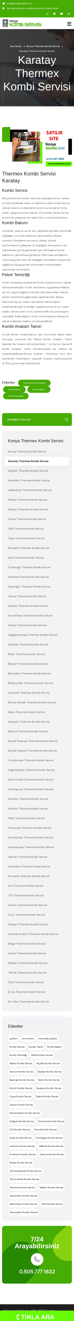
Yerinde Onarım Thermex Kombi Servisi (33, 934)
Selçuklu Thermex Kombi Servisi (28, 721)
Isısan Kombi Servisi (20, 1137)
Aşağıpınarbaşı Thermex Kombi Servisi (32, 635)
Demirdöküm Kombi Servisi (24, 1113)
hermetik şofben (48, 1038)
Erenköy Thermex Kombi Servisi (28, 799)
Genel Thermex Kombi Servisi (27, 953)
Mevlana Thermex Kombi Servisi (28, 548)
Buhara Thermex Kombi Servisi (27, 731)
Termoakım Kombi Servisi (23, 1212)
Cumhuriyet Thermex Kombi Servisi (31, 760)
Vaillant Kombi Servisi (51, 1187)
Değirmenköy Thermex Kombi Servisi (31, 770)
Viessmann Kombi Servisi (23, 1195)
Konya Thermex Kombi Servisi (43, 46)
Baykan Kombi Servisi (50, 1071)
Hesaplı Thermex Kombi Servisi (28, 924)
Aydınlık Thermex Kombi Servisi (28, 644)
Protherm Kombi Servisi (22, 1154)
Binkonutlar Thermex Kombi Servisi (30, 683)
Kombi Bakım (39, 389)
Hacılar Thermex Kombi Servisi (27, 857)
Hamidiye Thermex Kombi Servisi (29, 866)
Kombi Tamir (14, 389)
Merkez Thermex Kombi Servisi (27, 963)
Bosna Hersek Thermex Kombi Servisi (32, 702)
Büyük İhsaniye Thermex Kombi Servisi (33, 741)
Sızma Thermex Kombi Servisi (27, 519)
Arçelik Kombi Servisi (48, 1063)
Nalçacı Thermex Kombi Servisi (28, 509)
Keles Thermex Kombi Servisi (26, 712)
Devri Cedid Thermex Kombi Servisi (30, 779)
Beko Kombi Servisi (49, 1079)
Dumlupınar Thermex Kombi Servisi (30, 789)
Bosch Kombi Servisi (20, 1088)
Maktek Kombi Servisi (51, 1146)
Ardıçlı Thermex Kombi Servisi (27, 625)
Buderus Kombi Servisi (48, 1088)
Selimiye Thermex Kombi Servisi (28, 577)
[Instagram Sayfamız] (69, 13)
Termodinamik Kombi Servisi (25, 1170)
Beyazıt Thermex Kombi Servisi (28, 664)
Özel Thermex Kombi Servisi (26, 982)
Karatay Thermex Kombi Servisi (28, 461)
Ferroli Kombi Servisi (45, 1129)
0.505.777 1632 (37, 1271)
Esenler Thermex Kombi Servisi (28, 606)
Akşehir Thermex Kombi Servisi (28, 471)
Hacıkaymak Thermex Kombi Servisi (31, 847)
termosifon (28, 1038)
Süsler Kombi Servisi (20, 1162)
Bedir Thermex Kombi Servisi (26, 654)
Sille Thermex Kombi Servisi (26, 528)
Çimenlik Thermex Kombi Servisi (28, 693)
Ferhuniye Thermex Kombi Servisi (29, 828)
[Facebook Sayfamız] (54, 13)
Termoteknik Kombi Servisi (24, 1179)
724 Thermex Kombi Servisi (26, 895)
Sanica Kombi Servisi (52, 1154)
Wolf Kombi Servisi (52, 1204)
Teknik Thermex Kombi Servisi (27, 972)
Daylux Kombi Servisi (21, 1104)
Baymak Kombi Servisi (21, 1079)
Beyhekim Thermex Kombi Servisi (29, 673)
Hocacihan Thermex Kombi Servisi (30, 615)
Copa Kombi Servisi (20, 1096)
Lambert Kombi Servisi (22, 1146)
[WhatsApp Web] (47, 13)
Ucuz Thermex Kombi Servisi (26, 915)
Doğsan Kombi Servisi (21, 1121)
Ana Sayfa (16, 46)
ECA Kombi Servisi (19, 1129)
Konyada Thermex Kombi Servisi (28, 876)
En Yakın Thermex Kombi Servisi (28, 1001)
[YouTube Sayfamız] (61, 13)
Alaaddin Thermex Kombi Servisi (29, 480)
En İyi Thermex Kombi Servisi (26, 992)
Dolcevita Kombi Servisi (51, 1121)
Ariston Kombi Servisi (21, 1071)
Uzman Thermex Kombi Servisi (27, 905)
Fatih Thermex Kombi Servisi (26, 818)
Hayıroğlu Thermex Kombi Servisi (29, 586)
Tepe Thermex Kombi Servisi (26, 538)
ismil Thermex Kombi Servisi (26, 557)
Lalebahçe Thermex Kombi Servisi (30, 490)
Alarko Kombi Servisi (20, 1063)
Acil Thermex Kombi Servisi (25, 886)
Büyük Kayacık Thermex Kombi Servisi (32, 750)
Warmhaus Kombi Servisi (23, 1204)
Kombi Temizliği (15, 396)
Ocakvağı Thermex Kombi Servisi (29, 567)
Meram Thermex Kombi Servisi (27, 500)
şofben (13, 1038)
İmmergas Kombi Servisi (49, 1137)
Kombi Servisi (17, 1046)
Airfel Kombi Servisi (42, 1055)
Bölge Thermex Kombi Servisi (27, 943)
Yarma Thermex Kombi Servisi (27, 596)
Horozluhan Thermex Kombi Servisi (30, 837)
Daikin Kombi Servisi (47, 1096)
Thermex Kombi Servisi (34, 383)
